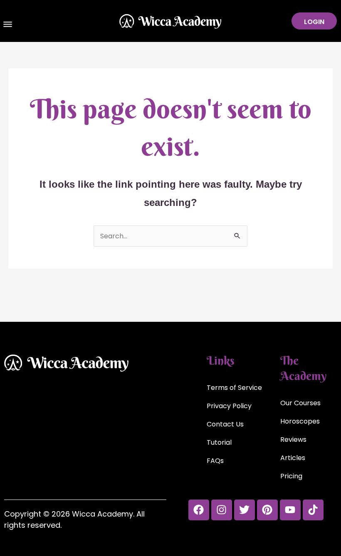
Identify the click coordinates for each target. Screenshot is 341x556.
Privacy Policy (229, 406)
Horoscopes (300, 421)
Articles (292, 458)
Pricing (291, 476)
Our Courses (300, 403)
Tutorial (219, 442)
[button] (8, 25)
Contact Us (225, 424)
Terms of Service (234, 387)
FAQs (215, 460)
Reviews (293, 439)
